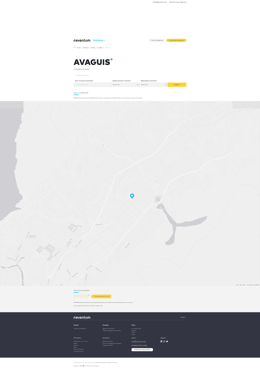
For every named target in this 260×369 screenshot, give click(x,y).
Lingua (182, 317)
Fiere (133, 325)
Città (133, 332)
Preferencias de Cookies (142, 349)
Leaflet (237, 285)
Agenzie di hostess (108, 328)
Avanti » (177, 84)
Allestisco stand (108, 341)
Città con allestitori (80, 328)
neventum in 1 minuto (81, 341)
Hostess (106, 325)
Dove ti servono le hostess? (84, 81)
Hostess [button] (98, 40)
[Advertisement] (130, 22)
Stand (76, 325)
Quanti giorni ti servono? (149, 81)
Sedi (75, 347)
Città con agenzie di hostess (112, 330)
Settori (134, 330)
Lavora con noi (78, 351)
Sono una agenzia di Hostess (112, 343)
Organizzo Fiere (108, 345)
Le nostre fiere (136, 328)
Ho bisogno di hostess (176, 40)
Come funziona (79, 349)
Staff (75, 343)
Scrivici (76, 345)
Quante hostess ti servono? (122, 81)
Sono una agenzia (157, 40)
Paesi (133, 334)
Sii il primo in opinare (82, 75)
